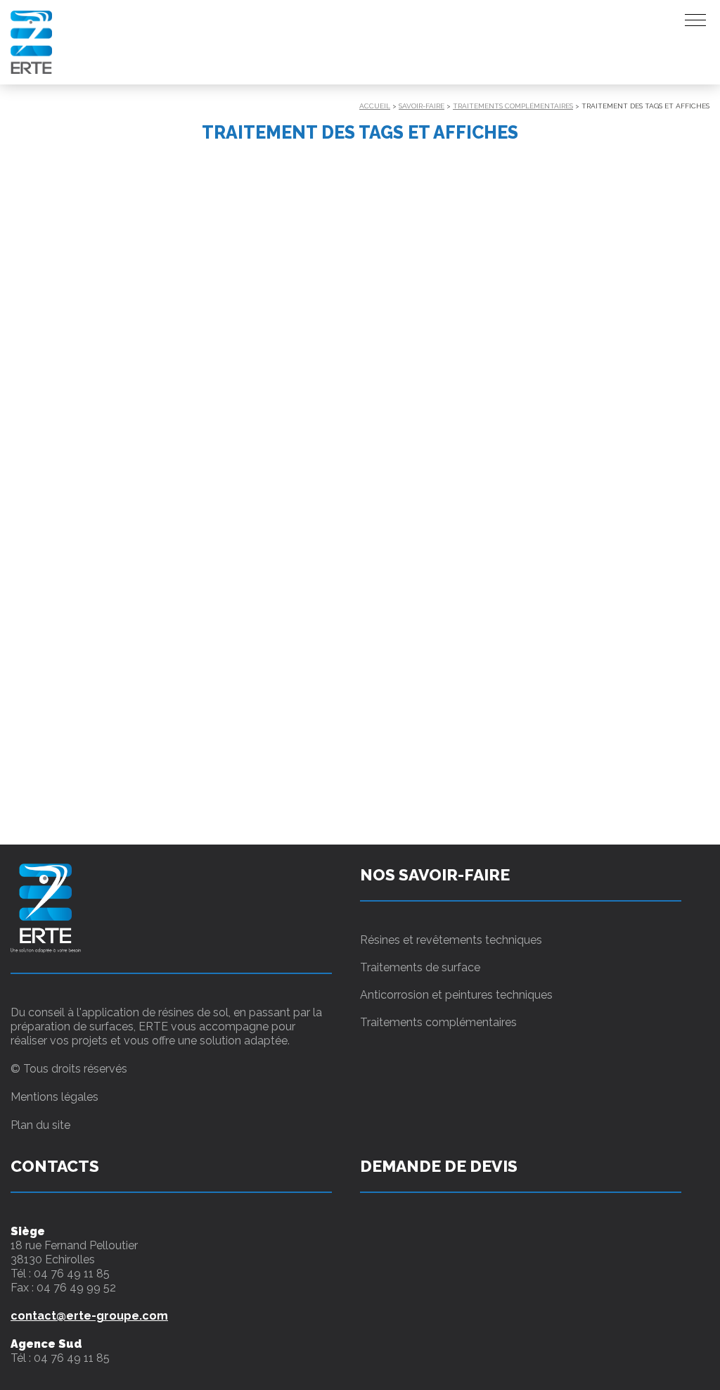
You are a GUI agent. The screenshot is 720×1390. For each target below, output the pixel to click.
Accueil (374, 106)
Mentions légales (54, 1097)
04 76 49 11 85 (72, 1273)
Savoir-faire (421, 106)
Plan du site (40, 1125)
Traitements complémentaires (513, 106)
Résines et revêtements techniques (451, 940)
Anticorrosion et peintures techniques (456, 995)
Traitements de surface (420, 967)
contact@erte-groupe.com (89, 1315)
